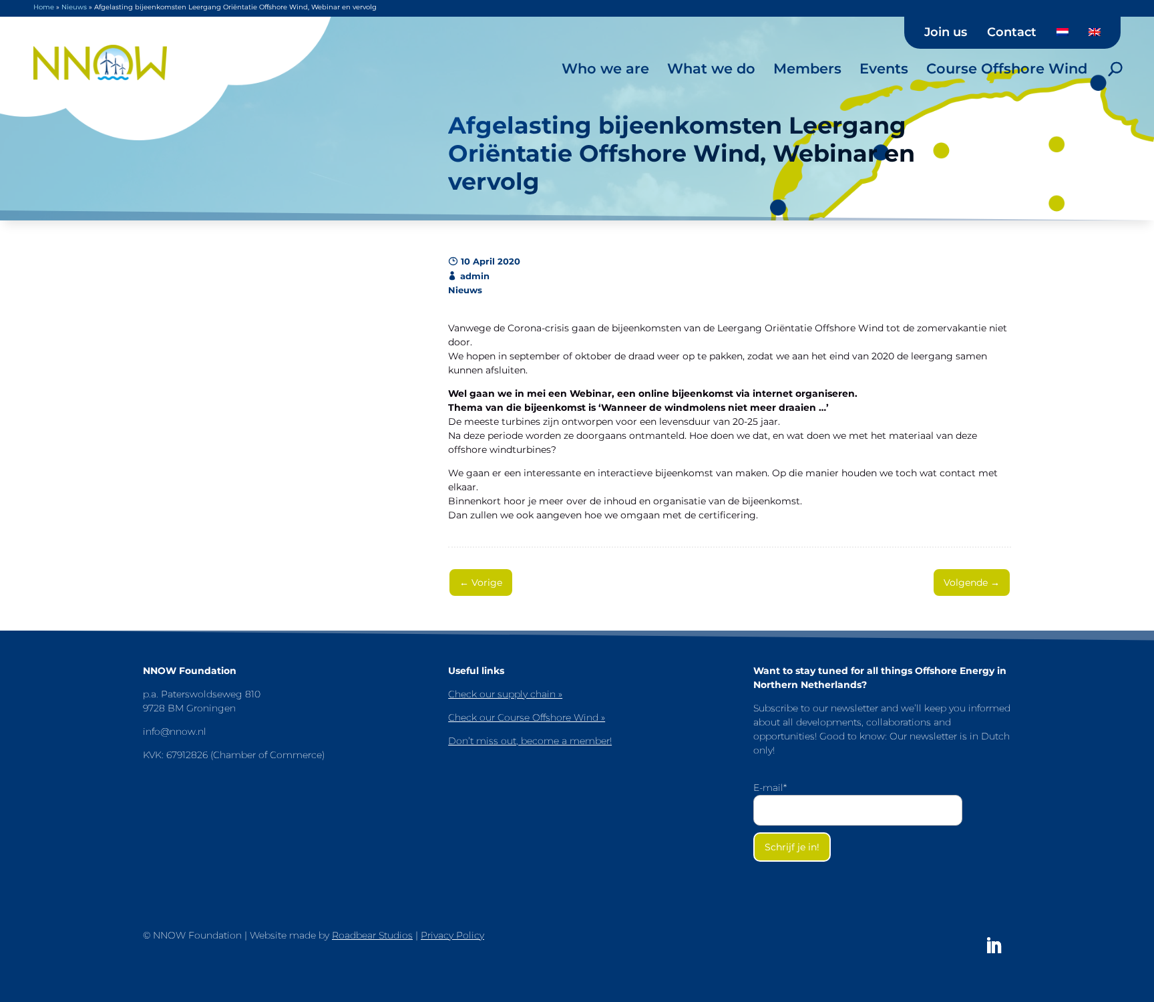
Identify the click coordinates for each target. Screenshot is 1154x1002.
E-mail (770, 788)
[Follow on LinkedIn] (993, 946)
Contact (1011, 32)
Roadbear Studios (372, 935)
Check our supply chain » (505, 694)
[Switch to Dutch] (1062, 36)
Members (807, 68)
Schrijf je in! (792, 847)
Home (43, 7)
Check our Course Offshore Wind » (526, 717)
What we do (711, 68)
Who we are (605, 68)
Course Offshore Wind (1006, 68)
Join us (945, 32)
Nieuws (74, 7)
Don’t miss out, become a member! (530, 741)
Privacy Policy (452, 935)
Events (883, 68)
